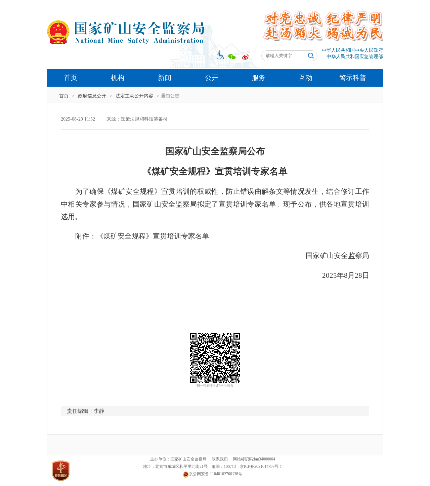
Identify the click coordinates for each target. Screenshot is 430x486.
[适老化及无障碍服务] (218, 54)
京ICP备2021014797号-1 (261, 466)
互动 (305, 77)
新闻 (164, 77)
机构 (117, 77)
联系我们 (220, 459)
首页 (70, 77)
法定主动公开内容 (134, 95)
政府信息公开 (92, 95)
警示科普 (352, 77)
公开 (211, 77)
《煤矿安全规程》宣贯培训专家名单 (152, 236)
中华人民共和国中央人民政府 (352, 50)
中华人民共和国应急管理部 (355, 56)
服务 (258, 77)
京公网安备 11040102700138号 (215, 474)
